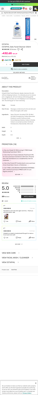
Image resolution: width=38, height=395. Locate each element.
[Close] (36, 383)
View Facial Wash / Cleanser (16, 258)
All (2, 201)
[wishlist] (18, 49)
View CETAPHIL (8, 262)
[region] (19, 388)
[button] (35, 8)
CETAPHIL (5, 44)
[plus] (10, 64)
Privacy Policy (27, 393)
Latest (6, 201)
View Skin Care (9, 253)
